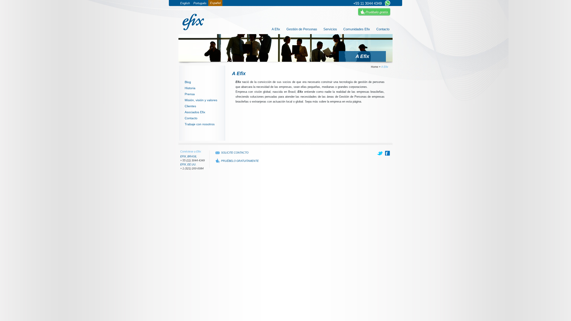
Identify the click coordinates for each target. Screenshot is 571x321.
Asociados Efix (195, 112)
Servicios (330, 29)
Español (215, 3)
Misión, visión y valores (201, 100)
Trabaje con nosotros (200, 124)
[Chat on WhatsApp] (387, 3)
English (185, 3)
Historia (190, 88)
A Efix (276, 29)
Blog (188, 82)
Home (374, 66)
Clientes (190, 106)
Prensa (190, 94)
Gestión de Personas (301, 29)
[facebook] (387, 153)
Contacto (382, 29)
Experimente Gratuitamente (374, 12)
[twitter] (380, 153)
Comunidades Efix (356, 29)
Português (200, 3)
